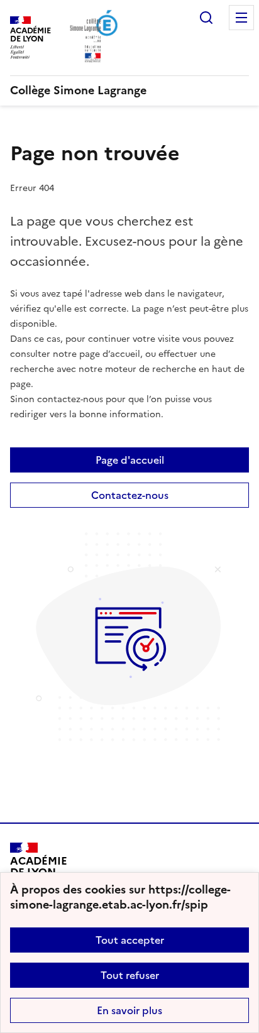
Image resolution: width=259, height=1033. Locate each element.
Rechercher (206, 17)
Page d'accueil (130, 459)
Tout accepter (130, 940)
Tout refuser (130, 975)
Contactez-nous (129, 495)
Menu (241, 17)
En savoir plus (129, 1010)
